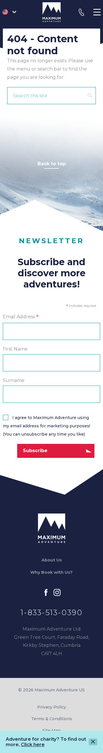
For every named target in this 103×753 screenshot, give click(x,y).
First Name (15, 349)
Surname (13, 380)
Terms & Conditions (51, 718)
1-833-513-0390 (52, 612)
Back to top (51, 163)
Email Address (21, 317)
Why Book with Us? (51, 572)
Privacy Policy (51, 707)
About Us (51, 560)
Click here (33, 744)
